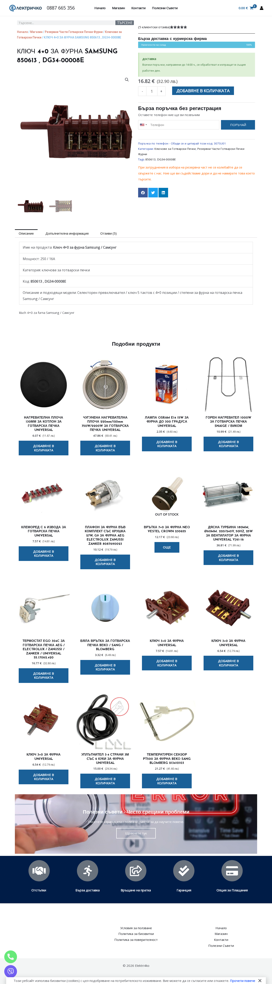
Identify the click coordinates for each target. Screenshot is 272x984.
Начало (100, 8)
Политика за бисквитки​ (136, 934)
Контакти (138, 8)
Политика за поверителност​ (136, 939)
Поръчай (238, 125)
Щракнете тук (136, 833)
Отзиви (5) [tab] (108, 233)
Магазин (118, 8)
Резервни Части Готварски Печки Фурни (74, 32)
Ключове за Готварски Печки (175, 149)
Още (167, 547)
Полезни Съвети (165, 8)
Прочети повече (242, 980)
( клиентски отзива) (154, 27)
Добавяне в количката (203, 90)
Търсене (124, 22)
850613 (150, 159)
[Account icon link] (262, 8)
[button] (127, 80)
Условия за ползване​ (136, 928)
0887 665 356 (61, 8)
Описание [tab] (26, 233)
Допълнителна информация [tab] (67, 233)
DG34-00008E (166, 159)
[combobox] (143, 124)
